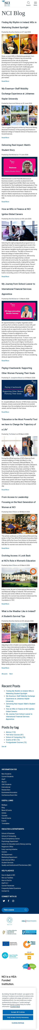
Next (11, 674)
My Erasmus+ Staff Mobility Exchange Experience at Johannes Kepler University (18, 93)
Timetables (5, 823)
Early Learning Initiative (9, 849)
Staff (3, 779)
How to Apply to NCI (8, 875)
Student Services (7, 862)
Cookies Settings (18, 1023)
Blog (3, 807)
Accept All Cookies (18, 1012)
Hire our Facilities (7, 878)
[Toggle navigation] (35, 3)
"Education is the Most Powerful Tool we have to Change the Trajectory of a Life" (19, 424)
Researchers (6, 790)
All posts (4, 674)
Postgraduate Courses (16, 742)
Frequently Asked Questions (11, 888)
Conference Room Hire (9, 795)
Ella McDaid (13, 155)
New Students (6, 774)
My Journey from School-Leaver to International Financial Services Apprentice (18, 289)
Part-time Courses (14, 735)
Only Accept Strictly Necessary (18, 1017)
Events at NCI (13, 740)
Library (4, 813)
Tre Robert (12, 434)
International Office (8, 860)
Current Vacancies (8, 886)
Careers (4, 852)
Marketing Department (9, 857)
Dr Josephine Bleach (16, 378)
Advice (11, 732)
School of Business (8, 833)
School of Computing (15, 737)
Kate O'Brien (13, 512)
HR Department (7, 854)
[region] (18, 1008)
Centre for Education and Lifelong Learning (16, 844)
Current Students (7, 776)
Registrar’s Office (7, 847)
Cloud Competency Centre (11, 839)
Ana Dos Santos (14, 32)
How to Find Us (7, 880)
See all (4, 746)
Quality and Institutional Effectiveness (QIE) (16, 865)
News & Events (7, 810)
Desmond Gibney (14, 103)
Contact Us (5, 891)
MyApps (4, 805)
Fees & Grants (6, 818)
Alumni (4, 782)
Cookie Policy (15, 1006)
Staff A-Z (5, 883)
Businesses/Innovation (9, 792)
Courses (4, 815)
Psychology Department (10, 841)
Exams (4, 821)
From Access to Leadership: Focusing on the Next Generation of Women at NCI (19, 502)
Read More (5, 81)
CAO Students (6, 784)
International (6, 787)
